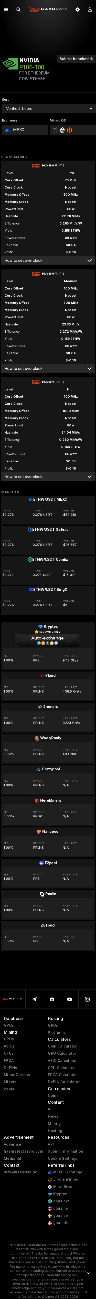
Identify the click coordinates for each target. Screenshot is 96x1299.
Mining (54, 1124)
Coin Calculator (62, 1046)
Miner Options (17, 1075)
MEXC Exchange (67, 1172)
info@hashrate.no (20, 1172)
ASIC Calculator (62, 1061)
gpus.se (60, 1215)
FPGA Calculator (63, 1075)
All (50, 1109)
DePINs (10, 1068)
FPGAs (10, 1061)
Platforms (57, 1033)
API (51, 1144)
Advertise (13, 1144)
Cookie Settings (62, 1158)
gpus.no (60, 1208)
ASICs (9, 1046)
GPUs (9, 1025)
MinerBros (62, 1187)
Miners (10, 1082)
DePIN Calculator (63, 1082)
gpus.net (61, 1201)
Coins (53, 1096)
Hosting (55, 1131)
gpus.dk (60, 1223)
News (53, 1116)
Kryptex (59, 1194)
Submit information (65, 1151)
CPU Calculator (62, 1068)
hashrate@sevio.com (23, 1151)
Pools (9, 1089)
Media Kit (13, 1158)
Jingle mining (65, 1179)
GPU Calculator (62, 1053)
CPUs (9, 1053)
